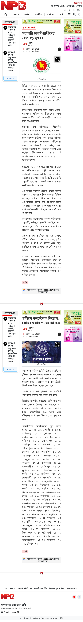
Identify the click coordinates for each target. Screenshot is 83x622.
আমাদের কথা (10, 588)
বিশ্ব (61, 14)
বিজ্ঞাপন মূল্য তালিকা (56, 588)
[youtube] (74, 597)
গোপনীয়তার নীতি (40, 588)
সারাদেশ (50, 14)
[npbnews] (13, 6)
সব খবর (10, 78)
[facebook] (79, 597)
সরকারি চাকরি (29, 27)
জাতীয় (26, 14)
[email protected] (11, 612)
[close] (74, 14)
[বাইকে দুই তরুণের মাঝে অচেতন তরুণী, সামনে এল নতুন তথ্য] (10, 37)
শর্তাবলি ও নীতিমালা (25, 588)
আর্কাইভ (77, 10)
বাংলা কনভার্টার (72, 588)
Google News (47, 290)
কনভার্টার (69, 10)
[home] (5, 14)
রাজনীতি (38, 14)
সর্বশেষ (16, 14)
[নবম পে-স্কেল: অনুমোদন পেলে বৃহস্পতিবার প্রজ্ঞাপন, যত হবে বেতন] (10, 62)
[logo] (7, 596)
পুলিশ (25, 551)
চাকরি (25, 282)
